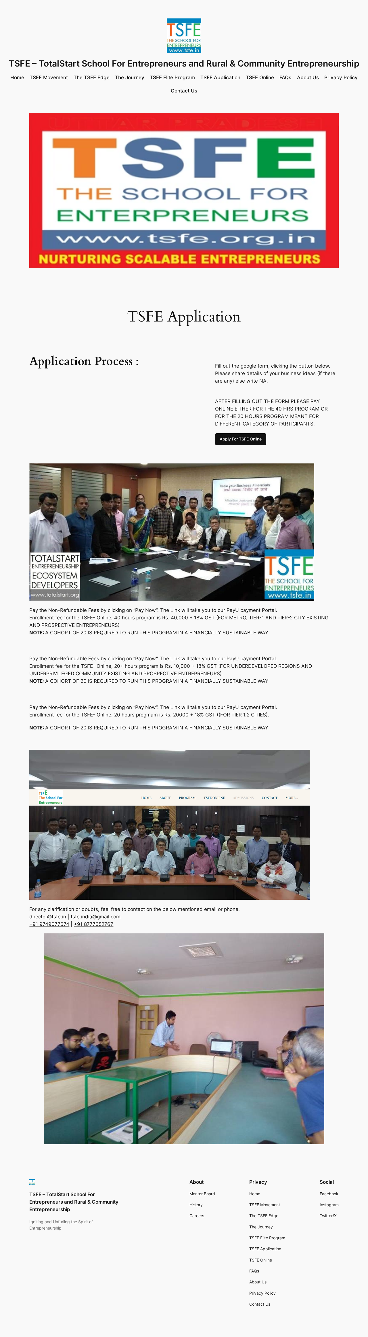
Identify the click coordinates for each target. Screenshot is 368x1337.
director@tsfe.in (47, 917)
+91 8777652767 (93, 924)
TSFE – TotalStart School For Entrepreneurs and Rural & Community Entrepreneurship (184, 63)
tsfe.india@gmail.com (95, 917)
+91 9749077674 (49, 924)
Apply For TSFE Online (241, 438)
